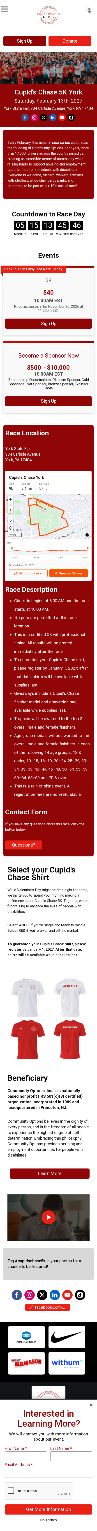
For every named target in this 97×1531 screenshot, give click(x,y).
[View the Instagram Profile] (29, 1295)
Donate (69, 41)
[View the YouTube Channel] (67, 1295)
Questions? (23, 845)
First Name (16, 1448)
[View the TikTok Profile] (80, 1295)
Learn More (50, 1173)
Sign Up (24, 41)
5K (48, 280)
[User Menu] (89, 10)
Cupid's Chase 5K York (48, 92)
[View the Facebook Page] (17, 1295)
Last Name (61, 1448)
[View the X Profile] (42, 1295)
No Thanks (48, 1520)
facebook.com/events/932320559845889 (52, 1307)
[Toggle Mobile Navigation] (4, 9)
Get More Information (48, 1509)
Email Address (19, 1464)
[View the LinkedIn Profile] (55, 1295)
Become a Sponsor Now (48, 355)
